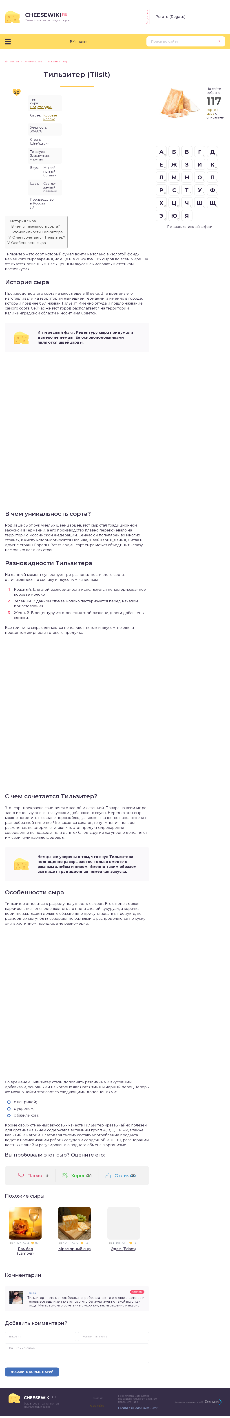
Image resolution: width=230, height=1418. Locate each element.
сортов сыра (212, 112)
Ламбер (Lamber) (25, 1251)
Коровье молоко (50, 117)
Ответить (137, 1292)
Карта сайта (97, 1405)
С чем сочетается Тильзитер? (38, 237)
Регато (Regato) (170, 17)
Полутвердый (41, 107)
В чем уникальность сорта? (35, 226)
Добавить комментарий (32, 1372)
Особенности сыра (28, 243)
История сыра (23, 221)
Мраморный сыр (74, 1249)
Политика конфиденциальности (138, 1407)
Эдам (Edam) (123, 1249)
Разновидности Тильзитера (37, 232)
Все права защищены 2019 (189, 1402)
